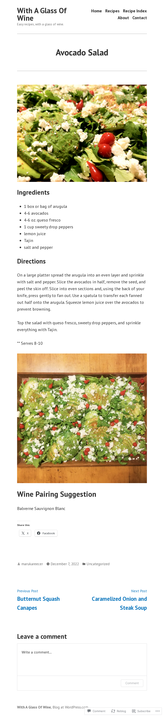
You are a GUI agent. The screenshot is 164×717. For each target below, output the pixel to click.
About (123, 17)
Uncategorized (98, 563)
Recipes (112, 11)
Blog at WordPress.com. (71, 707)
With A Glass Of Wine (42, 14)
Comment (132, 683)
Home (96, 11)
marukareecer (32, 563)
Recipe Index (135, 11)
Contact (139, 17)
